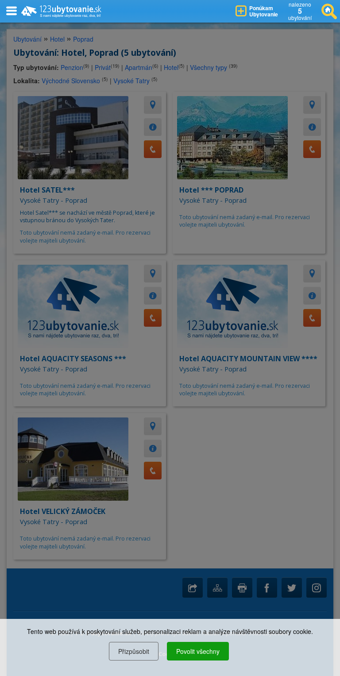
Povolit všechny (198, 651)
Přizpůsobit (133, 651)
